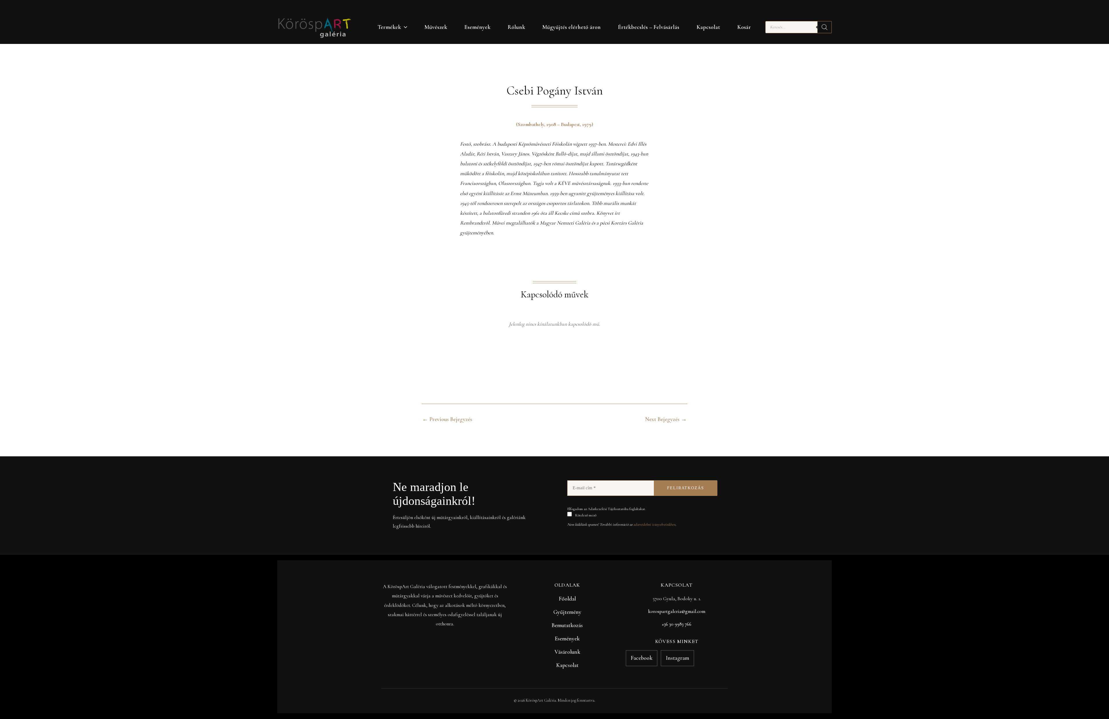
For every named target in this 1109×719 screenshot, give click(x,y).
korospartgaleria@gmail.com (676, 611)
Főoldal (567, 598)
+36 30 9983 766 (676, 624)
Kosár (744, 27)
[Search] (824, 27)
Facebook (641, 658)
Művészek (436, 27)
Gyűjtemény (567, 612)
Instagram (677, 658)
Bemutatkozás (567, 625)
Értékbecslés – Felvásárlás (648, 27)
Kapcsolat (708, 27)
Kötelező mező (585, 515)
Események (477, 27)
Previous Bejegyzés (447, 419)
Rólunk (516, 27)
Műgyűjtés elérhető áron (571, 27)
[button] (404, 27)
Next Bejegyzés (666, 419)
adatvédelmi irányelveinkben (654, 524)
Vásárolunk (567, 651)
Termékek (389, 27)
